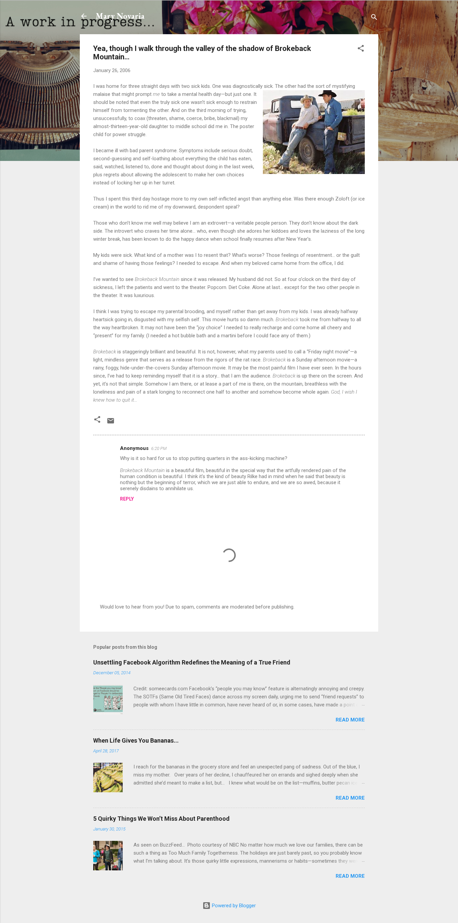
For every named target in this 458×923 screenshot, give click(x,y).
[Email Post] (111, 423)
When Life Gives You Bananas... (136, 740)
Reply (127, 499)
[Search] (374, 18)
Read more (350, 720)
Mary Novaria (120, 16)
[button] (361, 49)
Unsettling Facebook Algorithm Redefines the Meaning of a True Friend (191, 662)
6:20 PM (159, 448)
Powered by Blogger (233, 906)
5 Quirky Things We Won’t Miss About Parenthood (161, 818)
